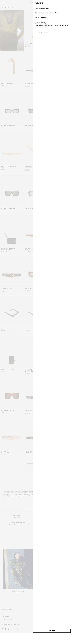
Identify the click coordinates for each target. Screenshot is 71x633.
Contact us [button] (38, 37)
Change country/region (41, 17)
